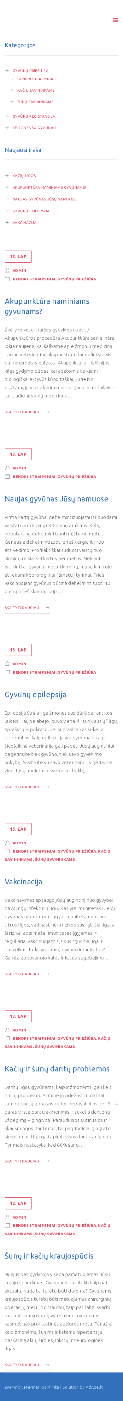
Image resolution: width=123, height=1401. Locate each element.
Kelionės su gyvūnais (34, 128)
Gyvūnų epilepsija (31, 211)
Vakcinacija (25, 222)
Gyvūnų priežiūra (31, 71)
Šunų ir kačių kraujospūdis (49, 1256)
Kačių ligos (24, 175)
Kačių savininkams (36, 90)
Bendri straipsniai (36, 79)
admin (19, 270)
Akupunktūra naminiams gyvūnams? (49, 187)
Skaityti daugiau (22, 412)
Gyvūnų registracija (34, 116)
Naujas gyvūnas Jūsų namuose (45, 199)
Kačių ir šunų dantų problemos (57, 1068)
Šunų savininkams (35, 102)
